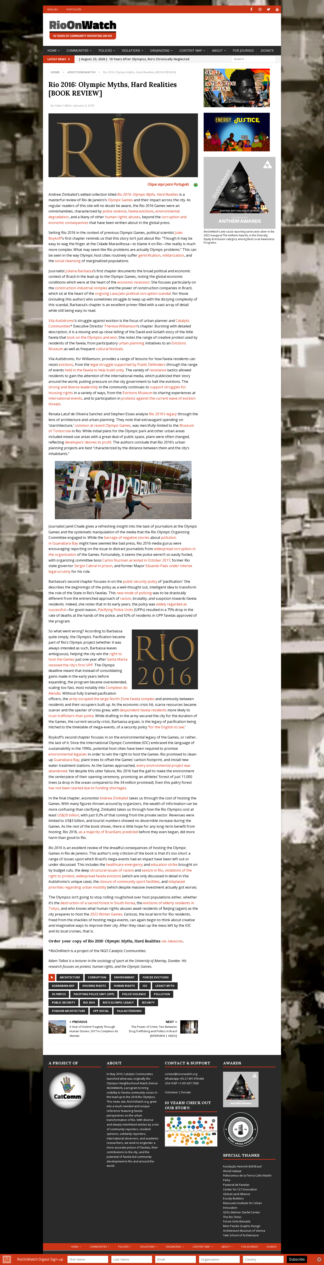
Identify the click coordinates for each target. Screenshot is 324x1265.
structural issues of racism (112, 870)
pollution (162, 994)
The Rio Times (232, 1217)
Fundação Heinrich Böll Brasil (242, 1166)
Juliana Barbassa (79, 271)
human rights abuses (122, 216)
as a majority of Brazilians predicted (108, 831)
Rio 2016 (89, 1002)
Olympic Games (120, 199)
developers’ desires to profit (88, 442)
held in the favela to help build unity (94, 370)
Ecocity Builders (233, 1198)
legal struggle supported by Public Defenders (128, 364)
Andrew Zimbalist (114, 798)
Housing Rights (94, 986)
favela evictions (141, 211)
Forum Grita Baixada (236, 1221)
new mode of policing (134, 592)
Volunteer (171, 1092)
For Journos (243, 50)
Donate (267, 50)
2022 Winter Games (106, 914)
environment (124, 977)
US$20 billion (68, 815)
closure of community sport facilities (130, 881)
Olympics (59, 994)
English (52, 9)
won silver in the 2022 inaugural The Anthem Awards (239, 233)
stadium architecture (68, 1011)
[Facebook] (251, 9)
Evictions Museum (138, 392)
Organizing (159, 50)
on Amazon (172, 941)
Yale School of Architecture (241, 1235)
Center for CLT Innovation (240, 1189)
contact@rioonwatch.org (181, 1074)
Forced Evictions (156, 977)
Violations (131, 50)
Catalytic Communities (138, 1074)
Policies (105, 50)
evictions (66, 364)
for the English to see (166, 727)
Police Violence (134, 994)
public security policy (140, 581)
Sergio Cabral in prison (93, 565)
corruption (97, 977)
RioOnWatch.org (138, 1101)
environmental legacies (67, 754)
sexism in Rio (152, 870)
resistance (157, 370)
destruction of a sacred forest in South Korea (97, 902)
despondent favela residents (143, 710)
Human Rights (124, 986)
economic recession (133, 282)
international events (65, 398)
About (217, 50)
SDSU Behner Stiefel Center (241, 1212)
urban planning (131, 343)
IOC (145, 986)
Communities (78, 50)
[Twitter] (268, 9)
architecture (70, 977)
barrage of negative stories (126, 537)
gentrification (149, 255)
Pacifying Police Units (115, 609)
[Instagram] (260, 9)
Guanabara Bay (66, 759)
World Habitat (232, 1171)
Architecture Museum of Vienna (244, 1231)
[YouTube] (277, 9)
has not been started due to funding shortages (87, 788)
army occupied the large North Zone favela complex (112, 698)
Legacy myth (164, 986)
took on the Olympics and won (92, 337)
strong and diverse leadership (73, 387)
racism (125, 598)
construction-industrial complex (81, 288)
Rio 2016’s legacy (163, 414)
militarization (173, 255)
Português (73, 9)
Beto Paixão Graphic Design (241, 1226)
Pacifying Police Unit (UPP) (94, 994)
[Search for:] (253, 59)
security (148, 1002)
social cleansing (68, 260)
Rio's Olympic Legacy (118, 1002)
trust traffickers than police (71, 715)
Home (52, 50)
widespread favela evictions (98, 876)
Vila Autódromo (61, 320)
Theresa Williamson (120, 326)
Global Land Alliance (236, 1194)
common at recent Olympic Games (103, 425)
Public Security (63, 1002)
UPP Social (101, 1011)
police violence (114, 211)
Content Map (190, 50)
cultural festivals (109, 348)
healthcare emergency (124, 864)
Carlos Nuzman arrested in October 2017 (136, 560)
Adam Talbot (63, 105)
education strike (164, 864)
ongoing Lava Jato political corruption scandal (133, 293)
